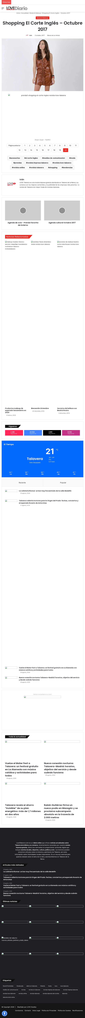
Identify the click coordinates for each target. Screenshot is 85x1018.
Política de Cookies (64, 1010)
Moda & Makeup (35, 13)
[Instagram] (29, 190)
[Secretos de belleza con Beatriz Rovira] (68, 323)
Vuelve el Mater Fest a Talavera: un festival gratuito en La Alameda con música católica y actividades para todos (48, 669)
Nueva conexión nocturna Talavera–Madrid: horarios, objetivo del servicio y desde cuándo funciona (60, 768)
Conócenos (19, 1010)
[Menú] (3, 9)
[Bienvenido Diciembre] (42, 323)
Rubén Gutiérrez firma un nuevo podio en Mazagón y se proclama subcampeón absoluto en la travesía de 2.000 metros (61, 811)
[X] (26, 190)
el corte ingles (31, 158)
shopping (53, 167)
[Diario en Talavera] (16, 8)
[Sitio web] (21, 190)
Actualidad (24, 13)
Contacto (28, 1010)
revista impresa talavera (37, 163)
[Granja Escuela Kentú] (70, 964)
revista (23, 990)
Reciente (22, 483)
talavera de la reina (9, 997)
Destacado (20, 986)
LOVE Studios (31, 1007)
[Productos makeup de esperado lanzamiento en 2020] (16, 323)
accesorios (15, 158)
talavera (64, 993)
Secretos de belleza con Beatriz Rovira (67, 409)
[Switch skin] (78, 9)
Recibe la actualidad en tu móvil (42, 694)
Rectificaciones (77, 1010)
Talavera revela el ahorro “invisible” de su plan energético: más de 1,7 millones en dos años (23, 810)
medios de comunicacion (54, 158)
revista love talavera (62, 163)
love (56, 986)
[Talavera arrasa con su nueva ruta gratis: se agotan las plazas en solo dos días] (42, 960)
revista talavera (37, 167)
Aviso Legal (36, 1010)
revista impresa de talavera (51, 990)
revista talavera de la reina (51, 993)
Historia (42, 986)
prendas (18, 163)
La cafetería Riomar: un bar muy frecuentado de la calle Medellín (45, 491)
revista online (19, 167)
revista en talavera (34, 990)
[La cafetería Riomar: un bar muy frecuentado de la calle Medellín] (11, 494)
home (50, 986)
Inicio (18, 13)
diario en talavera (31, 986)
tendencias (67, 167)
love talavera (64, 986)
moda (72, 158)
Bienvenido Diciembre (40, 408)
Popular (63, 483)
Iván (30, 35)
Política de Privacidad (49, 1010)
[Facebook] (23, 190)
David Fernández (8, 986)
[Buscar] (82, 9)
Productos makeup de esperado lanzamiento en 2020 (15, 410)
